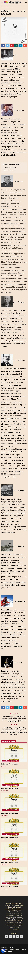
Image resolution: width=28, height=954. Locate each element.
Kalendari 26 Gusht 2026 (9, 170)
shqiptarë (17, 193)
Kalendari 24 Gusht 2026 (9, 838)
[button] (3, 950)
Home (2, 7)
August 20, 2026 (5, 864)
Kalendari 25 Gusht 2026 (9, 813)
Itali (12, 270)
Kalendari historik (9, 7)
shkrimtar (10, 193)
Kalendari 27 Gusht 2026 (9, 167)
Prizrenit (12, 190)
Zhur (5, 190)
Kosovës (13, 195)
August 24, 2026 (5, 815)
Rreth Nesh (4, 947)
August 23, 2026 (5, 839)
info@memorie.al (14, 927)
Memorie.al (4, 949)
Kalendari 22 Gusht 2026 (9, 887)
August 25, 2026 (5, 766)
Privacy (11, 947)
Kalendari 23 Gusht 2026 (9, 862)
